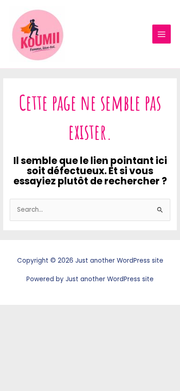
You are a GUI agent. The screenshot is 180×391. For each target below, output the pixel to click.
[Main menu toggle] (161, 34)
